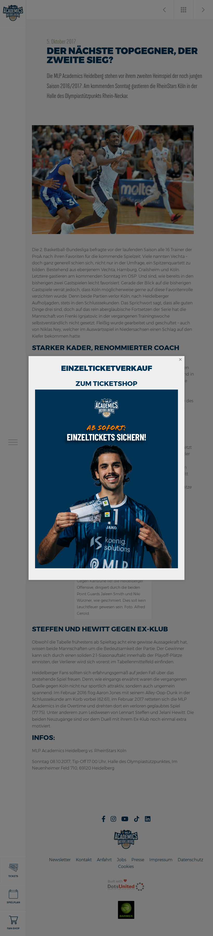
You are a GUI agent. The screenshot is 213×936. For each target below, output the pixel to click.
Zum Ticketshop (106, 383)
